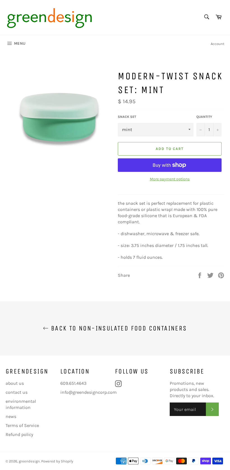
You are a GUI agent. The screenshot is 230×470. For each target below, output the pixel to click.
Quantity (204, 117)
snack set (127, 117)
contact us (16, 392)
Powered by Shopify (57, 461)
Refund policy (19, 434)
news (11, 416)
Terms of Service (22, 425)
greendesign (29, 461)
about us (15, 383)
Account (217, 44)
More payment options (170, 179)
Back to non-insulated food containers (118, 328)
